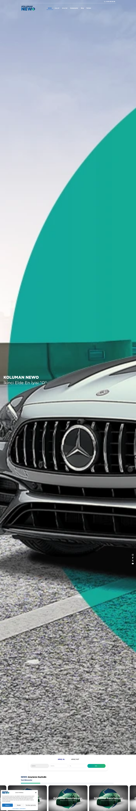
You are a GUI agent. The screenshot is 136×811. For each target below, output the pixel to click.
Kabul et (7, 805)
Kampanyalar (74, 8)
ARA (96, 766)
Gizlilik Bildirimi (22, 808)
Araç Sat (64, 8)
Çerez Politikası (16, 808)
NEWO (50, 8)
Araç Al (57, 8)
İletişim (89, 8)
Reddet (19, 805)
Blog (82, 8)
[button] (36, 792)
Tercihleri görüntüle (31, 805)
